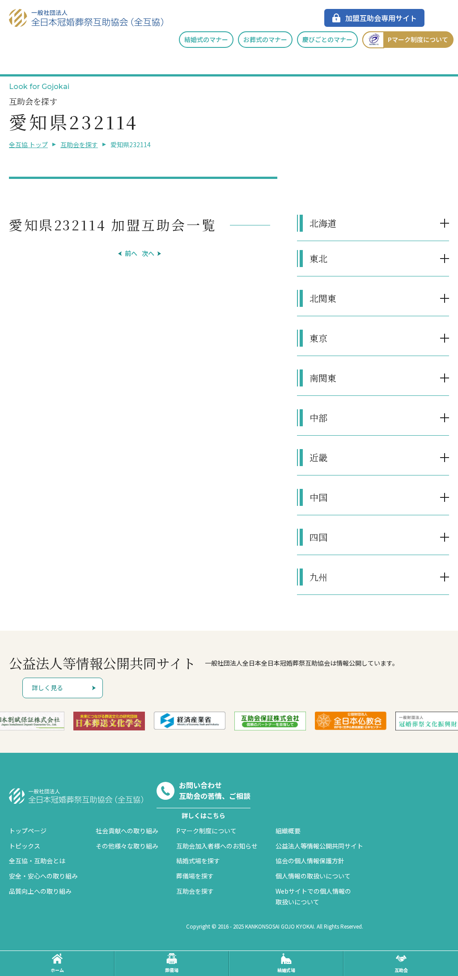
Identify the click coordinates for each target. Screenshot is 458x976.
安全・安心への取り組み (43, 875)
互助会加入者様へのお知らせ (217, 845)
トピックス (24, 845)
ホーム (57, 970)
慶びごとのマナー (327, 39)
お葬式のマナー (265, 39)
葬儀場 (171, 970)
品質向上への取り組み (40, 891)
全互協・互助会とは (37, 860)
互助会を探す (79, 144)
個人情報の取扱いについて (313, 875)
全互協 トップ (28, 144)
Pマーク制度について (418, 39)
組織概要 (288, 830)
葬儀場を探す (195, 875)
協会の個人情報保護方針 (310, 860)
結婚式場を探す (198, 860)
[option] (109, 721)
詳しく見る (47, 687)
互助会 (401, 970)
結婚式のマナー (206, 39)
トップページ (28, 830)
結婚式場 (286, 970)
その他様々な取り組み (127, 845)
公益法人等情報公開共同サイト (319, 845)
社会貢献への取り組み (127, 830)
